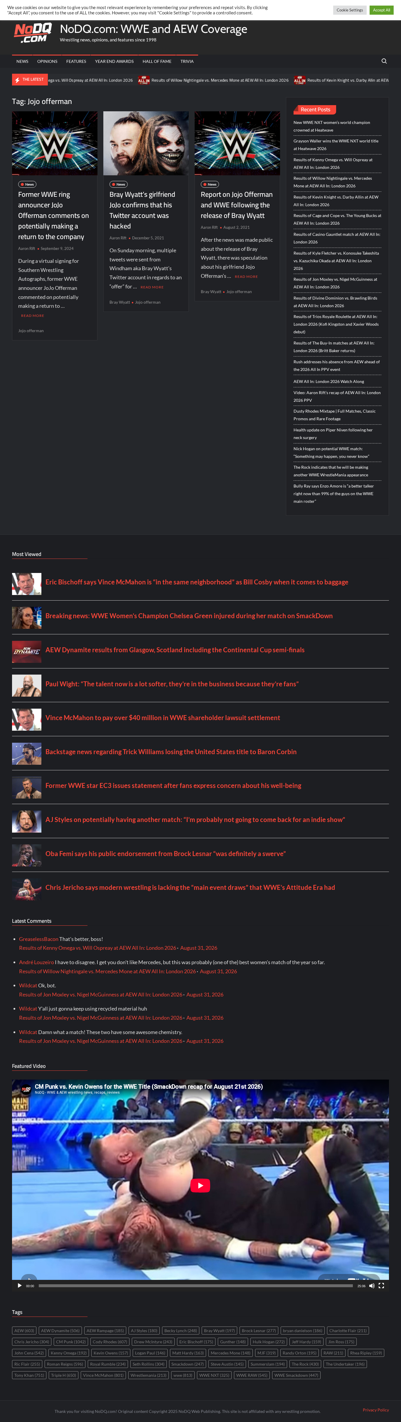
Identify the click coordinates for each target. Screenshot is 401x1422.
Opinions (47, 61)
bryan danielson (302, 1330)
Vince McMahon (103, 1375)
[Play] (20, 1286)
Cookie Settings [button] (350, 10)
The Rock (305, 1364)
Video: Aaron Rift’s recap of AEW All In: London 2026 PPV (337, 396)
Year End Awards (114, 61)
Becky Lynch (180, 1330)
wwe (182, 1375)
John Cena (29, 1352)
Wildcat (28, 985)
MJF (266, 1352)
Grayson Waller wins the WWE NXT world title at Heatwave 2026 (336, 144)
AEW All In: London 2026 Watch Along (329, 381)
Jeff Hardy (306, 1341)
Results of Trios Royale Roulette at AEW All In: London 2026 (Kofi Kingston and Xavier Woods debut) (336, 324)
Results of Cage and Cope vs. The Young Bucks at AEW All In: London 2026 (337, 219)
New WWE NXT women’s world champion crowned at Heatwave (332, 126)
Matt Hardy (188, 1352)
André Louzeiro (36, 962)
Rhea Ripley (366, 1352)
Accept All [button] (381, 10)
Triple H (63, 1375)
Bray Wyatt (119, 302)
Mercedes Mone (230, 1352)
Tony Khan (29, 1375)
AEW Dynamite (60, 1330)
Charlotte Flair (348, 1330)
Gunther (233, 1341)
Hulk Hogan (269, 1341)
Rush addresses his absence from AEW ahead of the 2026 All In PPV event (337, 365)
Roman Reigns (65, 1364)
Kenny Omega (69, 1352)
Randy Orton (299, 1352)
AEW (24, 1330)
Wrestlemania (148, 1375)
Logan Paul (150, 1352)
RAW (333, 1352)
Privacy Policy (376, 1409)
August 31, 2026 (198, 947)
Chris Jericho (31, 1341)
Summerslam (268, 1364)
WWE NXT (214, 1375)
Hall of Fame (157, 61)
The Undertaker (345, 1364)
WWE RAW (251, 1375)
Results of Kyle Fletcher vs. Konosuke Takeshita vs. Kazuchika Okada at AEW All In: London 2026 (336, 261)
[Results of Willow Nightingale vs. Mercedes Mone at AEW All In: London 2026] (100, 79)
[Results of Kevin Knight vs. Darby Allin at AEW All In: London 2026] (256, 79)
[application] (200, 1186)
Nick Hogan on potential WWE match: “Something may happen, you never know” (331, 452)
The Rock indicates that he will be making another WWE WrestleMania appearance (331, 471)
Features (76, 61)
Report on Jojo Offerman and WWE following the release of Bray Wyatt (237, 205)
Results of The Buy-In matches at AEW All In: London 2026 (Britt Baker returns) (334, 346)
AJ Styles (144, 1330)
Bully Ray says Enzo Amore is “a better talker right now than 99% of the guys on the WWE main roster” (334, 493)
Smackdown (187, 1364)
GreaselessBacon (38, 939)
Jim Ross (341, 1341)
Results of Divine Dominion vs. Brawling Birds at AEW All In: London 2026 (335, 301)
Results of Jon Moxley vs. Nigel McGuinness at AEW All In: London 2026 (335, 283)
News (22, 61)
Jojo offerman (31, 330)
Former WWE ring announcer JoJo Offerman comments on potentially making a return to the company (53, 215)
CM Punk (71, 1341)
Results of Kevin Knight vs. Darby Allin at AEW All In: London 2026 (322, 80)
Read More (32, 315)
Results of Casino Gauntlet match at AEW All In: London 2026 (337, 238)
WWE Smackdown (296, 1375)
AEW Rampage (105, 1330)
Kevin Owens (111, 1352)
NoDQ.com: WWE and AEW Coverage (153, 28)
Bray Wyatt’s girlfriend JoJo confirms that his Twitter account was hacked (142, 210)
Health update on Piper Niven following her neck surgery (333, 433)
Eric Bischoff (196, 1341)
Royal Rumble (108, 1364)
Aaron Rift (26, 248)
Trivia (187, 61)
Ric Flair (27, 1364)
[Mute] (372, 1286)
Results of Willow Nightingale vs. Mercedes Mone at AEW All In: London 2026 (176, 80)
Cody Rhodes (110, 1341)
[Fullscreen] (381, 1286)
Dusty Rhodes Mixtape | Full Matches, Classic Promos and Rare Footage (335, 415)
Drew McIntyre (153, 1341)
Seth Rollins (148, 1364)
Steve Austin (227, 1364)
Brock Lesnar (259, 1330)
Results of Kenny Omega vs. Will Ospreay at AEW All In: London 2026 (333, 163)
